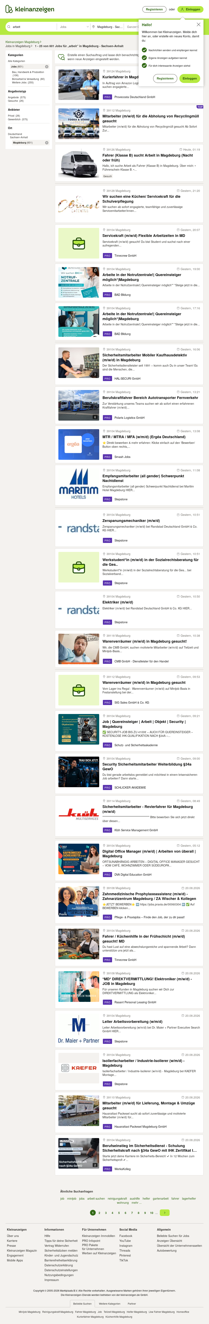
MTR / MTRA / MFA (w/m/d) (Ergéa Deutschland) (144, 436)
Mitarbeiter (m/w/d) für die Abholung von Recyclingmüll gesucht (150, 118)
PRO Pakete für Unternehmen (93, 1246)
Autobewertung (167, 1250)
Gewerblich (14, 119)
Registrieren (165, 78)
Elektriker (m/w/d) (117, 602)
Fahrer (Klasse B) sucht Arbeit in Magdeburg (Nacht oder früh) (147, 157)
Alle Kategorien (16, 61)
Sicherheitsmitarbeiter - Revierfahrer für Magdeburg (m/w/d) (147, 808)
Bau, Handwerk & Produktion (28, 72)
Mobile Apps (15, 1260)
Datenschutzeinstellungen (61, 1270)
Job (100, 1311)
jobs (81, 1198)
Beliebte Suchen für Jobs (173, 1236)
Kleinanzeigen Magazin (22, 1250)
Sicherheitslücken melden (61, 1250)
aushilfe (135, 1198)
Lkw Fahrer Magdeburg (162, 1311)
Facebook (125, 1236)
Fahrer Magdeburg (85, 1311)
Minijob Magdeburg (29, 1311)
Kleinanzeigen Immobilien (98, 1236)
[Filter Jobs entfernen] (46, 66)
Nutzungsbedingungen (59, 1275)
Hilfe (47, 1236)
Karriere (12, 1241)
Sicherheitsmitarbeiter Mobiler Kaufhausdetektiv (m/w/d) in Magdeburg (144, 357)
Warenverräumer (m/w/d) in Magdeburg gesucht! (144, 641)
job (62, 1198)
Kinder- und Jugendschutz (61, 1255)
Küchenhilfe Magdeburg (119, 1316)
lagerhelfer (189, 1198)
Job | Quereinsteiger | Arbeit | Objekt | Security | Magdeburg (144, 723)
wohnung (123, 1202)
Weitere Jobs (19, 82)
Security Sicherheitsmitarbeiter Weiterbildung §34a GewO (146, 766)
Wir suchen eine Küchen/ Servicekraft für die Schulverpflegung (141, 198)
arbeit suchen (96, 1198)
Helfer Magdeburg (137, 1311)
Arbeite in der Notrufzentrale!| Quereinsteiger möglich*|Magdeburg (141, 277)
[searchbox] (34, 27)
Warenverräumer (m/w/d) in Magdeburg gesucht (144, 682)
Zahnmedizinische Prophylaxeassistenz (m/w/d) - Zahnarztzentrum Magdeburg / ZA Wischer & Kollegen (149, 896)
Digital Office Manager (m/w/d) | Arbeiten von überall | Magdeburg (149, 853)
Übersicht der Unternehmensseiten (179, 1245)
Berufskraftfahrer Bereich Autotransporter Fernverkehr (150, 397)
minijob (71, 1198)
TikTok (123, 1260)
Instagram (125, 1245)
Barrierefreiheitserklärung (60, 1260)
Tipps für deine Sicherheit (61, 1241)
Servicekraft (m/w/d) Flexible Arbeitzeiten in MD (143, 235)
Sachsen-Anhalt (19, 137)
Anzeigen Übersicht (169, 1241)
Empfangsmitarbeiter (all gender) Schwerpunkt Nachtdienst (143, 478)
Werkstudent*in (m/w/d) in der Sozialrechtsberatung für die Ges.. (150, 562)
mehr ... (137, 1202)
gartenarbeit (161, 1198)
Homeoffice (183, 1311)
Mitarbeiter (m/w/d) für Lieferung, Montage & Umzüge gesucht (148, 1105)
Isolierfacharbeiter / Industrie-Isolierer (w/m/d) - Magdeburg (143, 1063)
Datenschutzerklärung (58, 1265)
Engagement (15, 1255)
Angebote (13, 97)
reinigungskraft (117, 1198)
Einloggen (190, 78)
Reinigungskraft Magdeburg (57, 1311)
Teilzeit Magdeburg (114, 1311)
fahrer (175, 1198)
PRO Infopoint (91, 1241)
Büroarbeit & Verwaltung (25, 79)
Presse (11, 1245)
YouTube (125, 1241)
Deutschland (15, 134)
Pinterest (125, 1255)
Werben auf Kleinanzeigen (99, 1253)
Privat (11, 115)
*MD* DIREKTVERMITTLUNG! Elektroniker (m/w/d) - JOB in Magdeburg (147, 981)
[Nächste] (165, 1212)
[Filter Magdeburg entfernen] (46, 142)
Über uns (13, 1236)
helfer (146, 1198)
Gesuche (13, 100)
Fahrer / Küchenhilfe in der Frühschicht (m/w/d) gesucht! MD (143, 938)
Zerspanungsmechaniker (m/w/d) (131, 520)
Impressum (51, 1280)
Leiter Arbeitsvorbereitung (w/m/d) (132, 1021)
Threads (124, 1250)
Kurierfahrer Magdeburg (90, 1316)
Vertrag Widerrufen (56, 1245)
